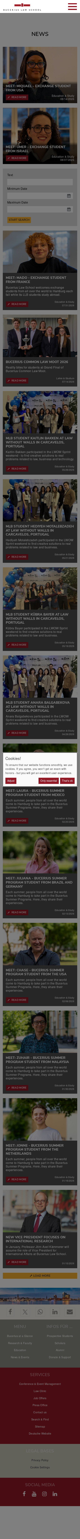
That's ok (67, 780)
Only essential (48, 780)
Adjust (11, 780)
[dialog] (40, 770)
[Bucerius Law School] (22, 6)
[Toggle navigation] (72, 6)
